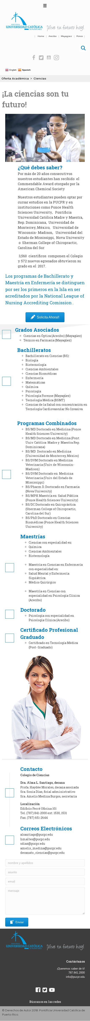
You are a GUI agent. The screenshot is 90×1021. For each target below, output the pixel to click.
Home (41, 36)
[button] (33, 57)
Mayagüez (66, 36)
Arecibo (53, 36)
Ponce (79, 36)
